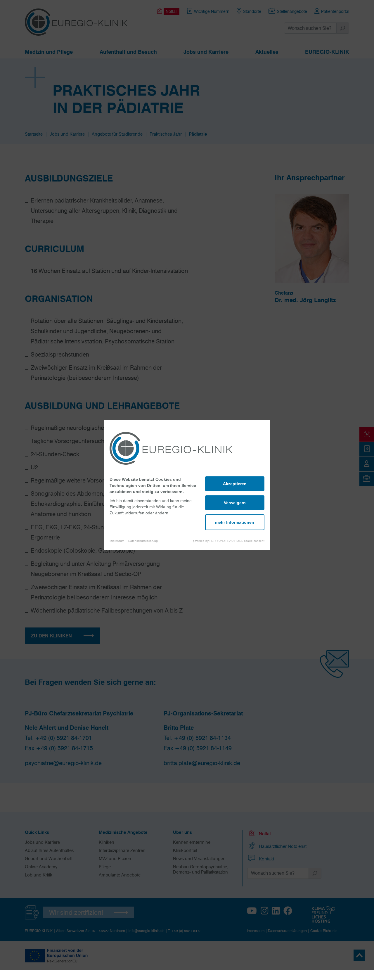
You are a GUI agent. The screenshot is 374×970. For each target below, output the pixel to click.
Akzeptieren (235, 483)
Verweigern (235, 502)
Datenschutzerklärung (143, 540)
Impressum (117, 540)
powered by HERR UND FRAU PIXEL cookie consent (228, 540)
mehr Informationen (234, 522)
